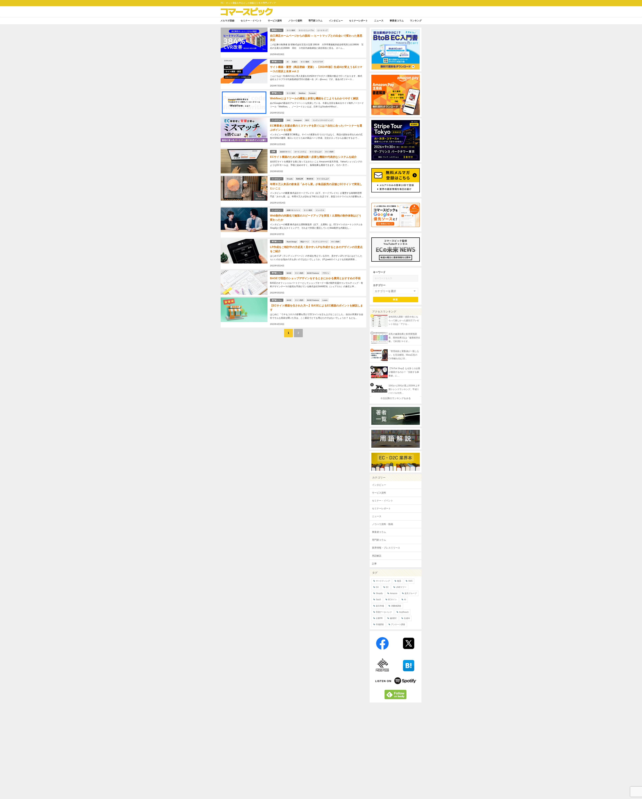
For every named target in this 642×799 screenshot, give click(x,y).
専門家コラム (315, 20)
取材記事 (299, 179)
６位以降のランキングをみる (395, 398)
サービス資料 (275, 20)
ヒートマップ (322, 30)
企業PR (379, 618)
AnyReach (404, 612)
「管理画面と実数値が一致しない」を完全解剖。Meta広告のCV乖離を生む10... (404, 355)
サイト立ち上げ (316, 151)
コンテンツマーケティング (323, 120)
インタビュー (336, 20)
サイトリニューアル (306, 30)
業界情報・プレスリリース (386, 548)
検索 (395, 299)
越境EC (393, 618)
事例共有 (310, 179)
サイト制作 (291, 30)
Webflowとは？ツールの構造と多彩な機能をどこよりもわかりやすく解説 (314, 98)
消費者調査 (396, 606)
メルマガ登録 (227, 20)
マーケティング (383, 581)
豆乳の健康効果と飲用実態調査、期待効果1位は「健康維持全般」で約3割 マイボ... (404, 338)
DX (377, 587)
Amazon (393, 593)
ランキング (416, 20)
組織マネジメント (293, 210)
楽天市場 (380, 606)
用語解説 (376, 556)
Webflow (302, 93)
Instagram (298, 120)
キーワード (379, 272)
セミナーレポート (358, 20)
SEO (307, 120)
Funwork (312, 93)
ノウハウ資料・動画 (382, 524)
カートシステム (300, 151)
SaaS (378, 600)
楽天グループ (411, 593)
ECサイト (392, 600)
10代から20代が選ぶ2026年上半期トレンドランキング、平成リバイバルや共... (404, 389)
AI (287, 62)
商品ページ (304, 241)
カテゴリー (379, 285)
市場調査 (380, 624)
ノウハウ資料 (295, 20)
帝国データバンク (384, 612)
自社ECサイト (285, 151)
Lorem (325, 300)
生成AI (294, 62)
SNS (288, 120)
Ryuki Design (292, 241)
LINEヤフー (401, 587)
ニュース (379, 20)
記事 (273, 151)
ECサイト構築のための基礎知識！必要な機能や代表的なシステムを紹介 (313, 156)
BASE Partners (313, 273)
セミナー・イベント (251, 20)
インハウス (320, 210)
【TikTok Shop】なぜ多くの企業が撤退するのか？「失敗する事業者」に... (404, 372)
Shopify (290, 179)
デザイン (326, 273)
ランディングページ (320, 241)
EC (387, 587)
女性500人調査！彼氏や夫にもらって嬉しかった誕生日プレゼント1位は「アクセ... (404, 320)
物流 (399, 581)
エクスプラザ (318, 62)
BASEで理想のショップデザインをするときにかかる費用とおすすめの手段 (315, 278)
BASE (289, 273)
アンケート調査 (398, 624)
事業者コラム (397, 20)
